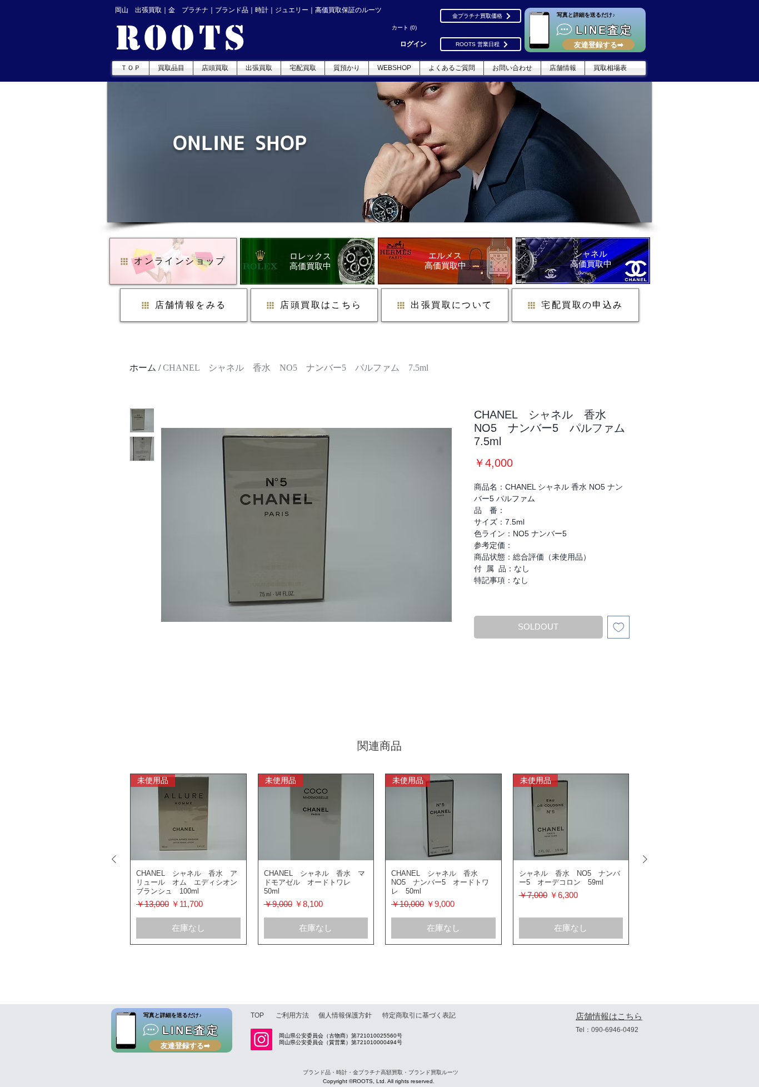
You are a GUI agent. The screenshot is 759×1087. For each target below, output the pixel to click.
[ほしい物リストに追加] (618, 627)
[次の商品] (645, 859)
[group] (379, 859)
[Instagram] (261, 1039)
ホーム (142, 367)
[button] (406, 27)
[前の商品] (114, 859)
